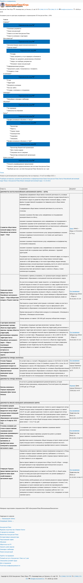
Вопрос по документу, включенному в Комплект (26, 59)
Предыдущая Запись (7, 518)
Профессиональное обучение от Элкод (19, 120)
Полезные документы (14, 28)
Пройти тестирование (7, 556)
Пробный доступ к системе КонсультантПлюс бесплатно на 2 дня (28, 169)
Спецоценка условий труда (8, 561)
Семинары (6, 92)
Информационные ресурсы (15, 66)
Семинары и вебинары (7, 549)
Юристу (13, 129)
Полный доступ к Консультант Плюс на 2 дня (14, 558)
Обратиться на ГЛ (5, 544)
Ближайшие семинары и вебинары (18, 99)
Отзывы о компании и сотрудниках (18, 90)
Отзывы (13, 54)
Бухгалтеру (14, 126)
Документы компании (14, 85)
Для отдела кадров (17, 150)
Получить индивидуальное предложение (20, 164)
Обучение (6, 101)
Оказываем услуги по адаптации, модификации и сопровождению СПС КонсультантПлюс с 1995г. (26, 15)
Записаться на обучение (15, 110)
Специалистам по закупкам (19, 152)
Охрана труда (15, 131)
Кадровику (14, 136)
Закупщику (14, 138)
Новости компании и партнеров (17, 36)
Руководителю (15, 134)
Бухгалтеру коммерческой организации (23, 155)
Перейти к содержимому (8, 1)
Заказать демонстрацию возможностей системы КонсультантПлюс (28, 166)
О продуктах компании (7, 532)
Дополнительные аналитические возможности (22, 45)
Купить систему (8, 157)
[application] (9, 22)
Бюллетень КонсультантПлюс (9, 534)
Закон (71, 228)
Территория (11, 83)
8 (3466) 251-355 (54, 9)
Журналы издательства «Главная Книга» (12, 530)
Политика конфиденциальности (10, 566)
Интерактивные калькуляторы (9, 537)
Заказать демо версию (7, 547)
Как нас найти (11, 88)
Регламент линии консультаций (20, 64)
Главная (5, 19)
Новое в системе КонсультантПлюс (18, 33)
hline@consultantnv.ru (67, 9)
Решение (72, 386)
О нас (9, 80)
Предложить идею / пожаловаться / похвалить (22, 69)
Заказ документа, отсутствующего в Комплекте (26, 56)
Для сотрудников (5, 563)
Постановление (74, 291)
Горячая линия (11, 47)
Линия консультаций (13, 31)
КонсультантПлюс (5, 527)
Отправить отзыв (12, 71)
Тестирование (11, 108)
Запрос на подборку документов (21, 61)
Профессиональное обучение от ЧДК (19, 141)
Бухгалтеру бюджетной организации (22, 147)
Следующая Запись (7, 521)
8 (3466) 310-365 (43, 9)
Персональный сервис (7, 539)
